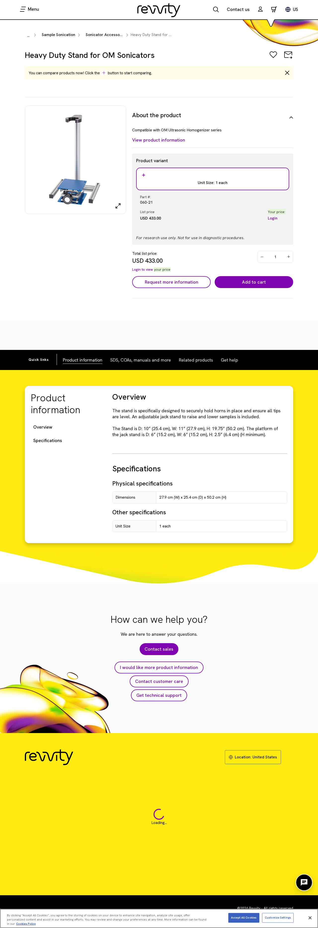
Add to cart (254, 282)
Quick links (39, 359)
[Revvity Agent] (304, 883)
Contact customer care (159, 681)
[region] (159, 918)
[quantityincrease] (289, 257)
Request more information (171, 282)
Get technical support (159, 695)
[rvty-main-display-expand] (118, 206)
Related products (196, 360)
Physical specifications (142, 483)
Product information (82, 360)
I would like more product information (159, 667)
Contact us (238, 9)
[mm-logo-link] (159, 9)
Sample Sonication (58, 34)
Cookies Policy (26, 923)
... (28, 35)
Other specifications (139, 512)
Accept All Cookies (243, 917)
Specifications (47, 440)
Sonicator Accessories (106, 34)
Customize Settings (278, 917)
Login (273, 218)
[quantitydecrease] (262, 257)
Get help (229, 360)
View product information (158, 140)
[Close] (310, 917)
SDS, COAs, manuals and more (140, 360)
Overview (42, 427)
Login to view (142, 269)
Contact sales (159, 649)
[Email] (288, 58)
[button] (260, 9)
